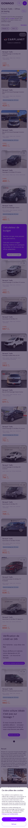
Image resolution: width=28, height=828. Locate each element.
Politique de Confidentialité (10, 814)
